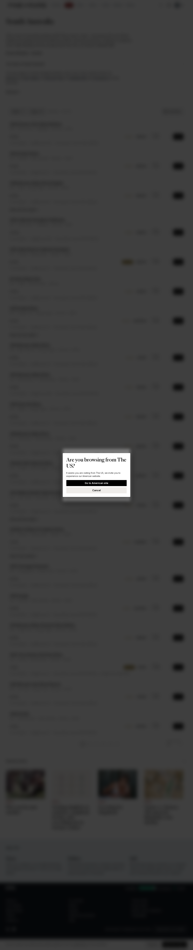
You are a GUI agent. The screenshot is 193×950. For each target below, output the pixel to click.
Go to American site (96, 483)
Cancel (96, 490)
